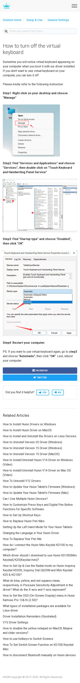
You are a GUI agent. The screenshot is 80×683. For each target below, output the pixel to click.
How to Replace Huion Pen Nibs (23, 521)
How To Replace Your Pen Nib (22, 539)
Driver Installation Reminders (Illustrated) (29, 616)
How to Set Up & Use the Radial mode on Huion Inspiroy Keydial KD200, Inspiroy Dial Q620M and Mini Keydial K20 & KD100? (39, 570)
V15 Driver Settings (15, 622)
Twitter (42, 377)
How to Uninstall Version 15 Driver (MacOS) (31, 454)
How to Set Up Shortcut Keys (22, 515)
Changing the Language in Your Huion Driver (31, 533)
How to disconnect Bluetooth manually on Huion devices (39, 655)
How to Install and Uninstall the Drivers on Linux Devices (39, 436)
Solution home (12, 20)
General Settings (58, 20)
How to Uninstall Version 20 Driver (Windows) (32, 442)
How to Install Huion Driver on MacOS (27, 430)
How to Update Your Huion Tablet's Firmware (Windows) (39, 487)
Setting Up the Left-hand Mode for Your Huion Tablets (37, 527)
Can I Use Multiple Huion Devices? (25, 499)
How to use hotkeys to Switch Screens (28, 639)
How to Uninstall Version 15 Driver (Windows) (32, 448)
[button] (73, 5)
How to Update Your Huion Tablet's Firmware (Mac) (35, 493)
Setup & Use (34, 20)
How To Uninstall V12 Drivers (22, 481)
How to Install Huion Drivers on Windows (29, 424)
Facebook (42, 370)
